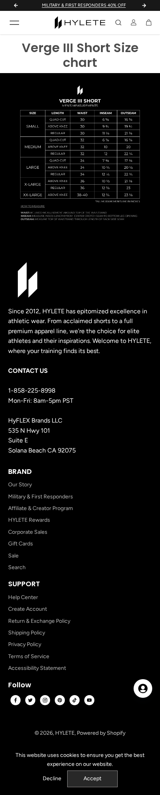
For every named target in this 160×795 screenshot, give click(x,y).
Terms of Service (28, 656)
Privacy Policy (24, 644)
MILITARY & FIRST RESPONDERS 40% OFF (80, 5)
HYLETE (65, 733)
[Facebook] (15, 700)
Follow (19, 685)
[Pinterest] (59, 700)
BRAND (20, 471)
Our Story (20, 484)
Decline (52, 778)
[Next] (144, 5)
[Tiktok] (74, 700)
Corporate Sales (27, 532)
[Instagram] (45, 700)
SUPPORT (24, 584)
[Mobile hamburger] (14, 22)
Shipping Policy (26, 632)
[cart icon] (148, 22)
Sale (13, 555)
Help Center (23, 597)
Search (17, 567)
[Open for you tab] (143, 688)
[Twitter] (30, 700)
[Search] (118, 22)
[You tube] (89, 700)
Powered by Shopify (101, 733)
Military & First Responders (40, 496)
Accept (92, 778)
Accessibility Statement (37, 668)
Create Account (27, 609)
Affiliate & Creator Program (40, 508)
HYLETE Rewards (29, 520)
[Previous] (16, 5)
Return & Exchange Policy (39, 621)
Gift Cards (20, 543)
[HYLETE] (80, 22)
